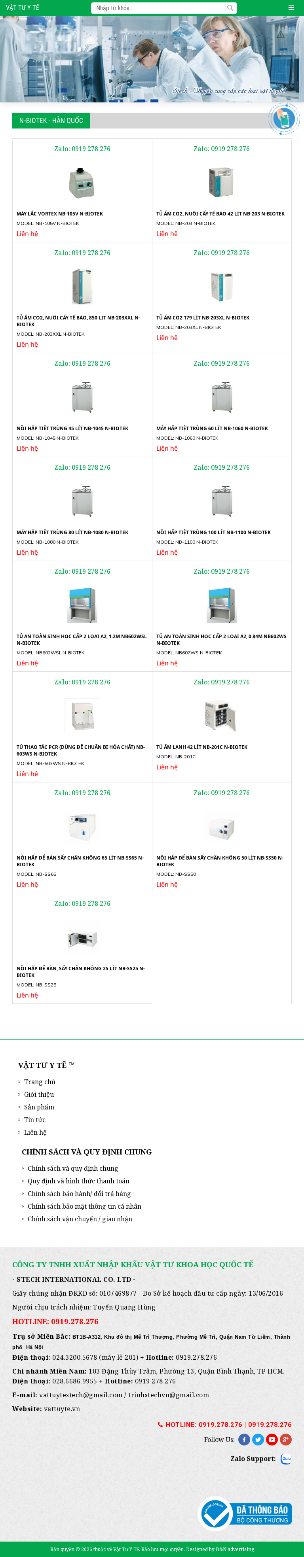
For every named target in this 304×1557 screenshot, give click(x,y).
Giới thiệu (39, 1094)
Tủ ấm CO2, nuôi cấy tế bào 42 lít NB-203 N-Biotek (220, 213)
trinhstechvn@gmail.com (168, 1395)
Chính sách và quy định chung (73, 1168)
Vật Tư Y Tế (22, 7)
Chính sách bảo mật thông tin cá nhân (84, 1206)
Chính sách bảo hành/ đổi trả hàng (79, 1193)
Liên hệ (35, 1132)
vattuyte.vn (62, 1408)
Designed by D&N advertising (220, 1549)
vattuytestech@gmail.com (81, 1395)
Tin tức (35, 1119)
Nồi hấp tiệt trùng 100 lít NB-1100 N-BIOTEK (213, 532)
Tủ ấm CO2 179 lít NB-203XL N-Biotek (202, 317)
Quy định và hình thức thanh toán (78, 1181)
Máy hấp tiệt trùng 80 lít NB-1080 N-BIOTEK (72, 532)
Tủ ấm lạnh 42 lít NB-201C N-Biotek (201, 747)
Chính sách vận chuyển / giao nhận (80, 1219)
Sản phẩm (39, 1107)
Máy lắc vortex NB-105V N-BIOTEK (60, 213)
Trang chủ (39, 1081)
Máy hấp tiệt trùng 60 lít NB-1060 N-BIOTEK (212, 428)
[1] (230, 7)
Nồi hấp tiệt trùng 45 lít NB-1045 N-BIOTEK (72, 428)
